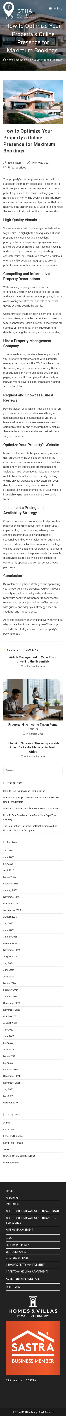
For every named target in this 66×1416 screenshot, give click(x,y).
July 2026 (8, 850)
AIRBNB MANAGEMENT (19, 1229)
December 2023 (11, 1003)
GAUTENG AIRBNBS (17, 1257)
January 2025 (10, 936)
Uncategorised (17, 167)
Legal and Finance (13, 1136)
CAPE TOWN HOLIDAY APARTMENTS (27, 1271)
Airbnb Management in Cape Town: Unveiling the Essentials (33, 659)
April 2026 (8, 870)
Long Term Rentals (13, 1142)
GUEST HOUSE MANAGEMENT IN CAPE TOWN (32, 1211)
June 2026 (8, 857)
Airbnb (6, 1122)
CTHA (18, 1412)
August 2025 (10, 916)
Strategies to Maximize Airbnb (19, 1156)
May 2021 (8, 1096)
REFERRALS (13, 1286)
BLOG (9, 1237)
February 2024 (10, 989)
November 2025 (11, 897)
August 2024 (10, 956)
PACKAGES (12, 1204)
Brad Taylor (15, 162)
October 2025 (10, 903)
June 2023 (8, 1036)
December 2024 (11, 943)
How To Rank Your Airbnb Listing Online (24, 791)
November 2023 (11, 1009)
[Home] (4, 59)
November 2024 (11, 950)
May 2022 (8, 1062)
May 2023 (8, 1042)
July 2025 (8, 923)
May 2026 (8, 863)
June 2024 (8, 969)
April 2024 (8, 976)
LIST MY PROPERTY (17, 1244)
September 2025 (12, 910)
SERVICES (12, 1198)
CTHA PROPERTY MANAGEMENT (25, 1264)
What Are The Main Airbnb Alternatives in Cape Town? (31, 808)
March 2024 (9, 983)
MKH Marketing (29, 1412)
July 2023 (8, 1029)
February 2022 (10, 1069)
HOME (9, 1191)
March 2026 (9, 877)
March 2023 (9, 1056)
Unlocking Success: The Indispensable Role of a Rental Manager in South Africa (33, 747)
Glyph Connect (46, 1412)
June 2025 (8, 930)
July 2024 (8, 963)
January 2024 (10, 996)
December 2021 (11, 1076)
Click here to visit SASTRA (21, 1380)
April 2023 (8, 1049)
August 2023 (10, 1023)
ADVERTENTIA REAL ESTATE (23, 1278)
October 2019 (10, 1102)
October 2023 (10, 1016)
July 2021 (8, 1089)
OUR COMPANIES (16, 1251)
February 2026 (10, 883)
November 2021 (11, 1082)
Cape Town (9, 1129)
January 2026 (10, 890)
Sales (6, 1149)
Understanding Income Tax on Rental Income (33, 726)
